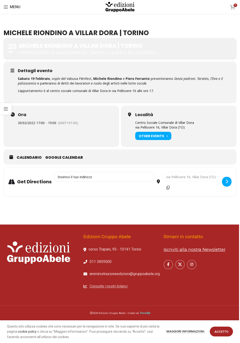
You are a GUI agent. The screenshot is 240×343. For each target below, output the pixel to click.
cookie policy (27, 331)
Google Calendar (64, 157)
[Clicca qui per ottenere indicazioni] (227, 182)
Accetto (221, 331)
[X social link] (180, 264)
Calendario (29, 157)
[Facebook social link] (168, 264)
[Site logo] (120, 7)
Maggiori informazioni (185, 331)
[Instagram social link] (191, 264)
